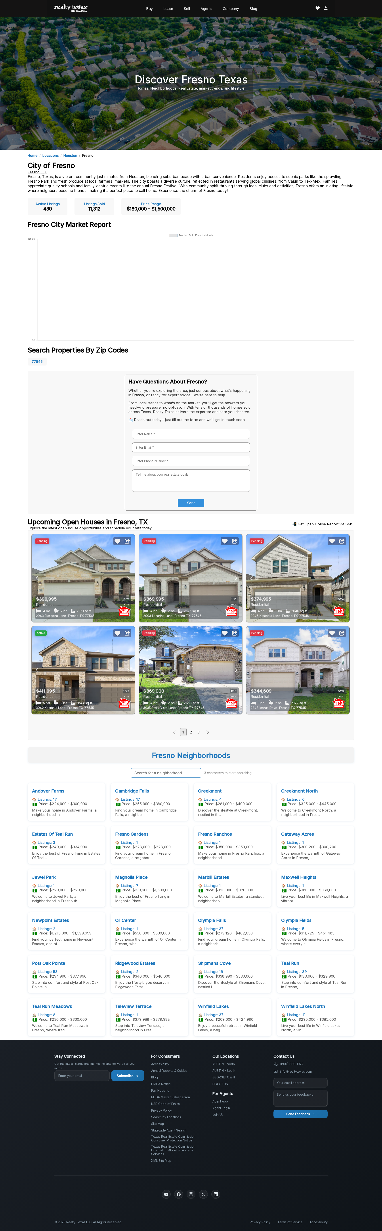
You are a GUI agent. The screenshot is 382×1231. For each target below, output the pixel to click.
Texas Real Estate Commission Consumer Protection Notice (173, 1138)
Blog (253, 8)
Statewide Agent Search (169, 1130)
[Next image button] (37, 578)
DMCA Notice (161, 1084)
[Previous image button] (128, 578)
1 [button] (183, 732)
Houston (70, 155)
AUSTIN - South (223, 1070)
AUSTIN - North (223, 1064)
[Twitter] (203, 1194)
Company (231, 8)
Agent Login (221, 1108)
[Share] (127, 541)
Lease (168, 8)
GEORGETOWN (223, 1077)
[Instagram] (191, 1194)
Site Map (157, 1124)
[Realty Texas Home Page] (71, 8)
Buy (149, 8)
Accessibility (160, 1064)
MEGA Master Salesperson (170, 1097)
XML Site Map (161, 1160)
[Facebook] (178, 1194)
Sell (187, 8)
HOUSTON (220, 1084)
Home (33, 155)
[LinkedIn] (215, 1194)
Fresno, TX (37, 172)
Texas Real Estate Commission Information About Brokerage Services (173, 1150)
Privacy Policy (161, 1110)
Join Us (217, 1114)
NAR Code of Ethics (165, 1104)
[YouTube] (166, 1194)
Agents (206, 8)
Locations (50, 155)
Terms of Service (290, 1222)
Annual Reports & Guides (169, 1070)
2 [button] (191, 732)
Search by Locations (166, 1117)
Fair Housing (160, 1090)
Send (191, 503)
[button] (174, 732)
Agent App (220, 1101)
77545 (37, 361)
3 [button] (199, 732)
